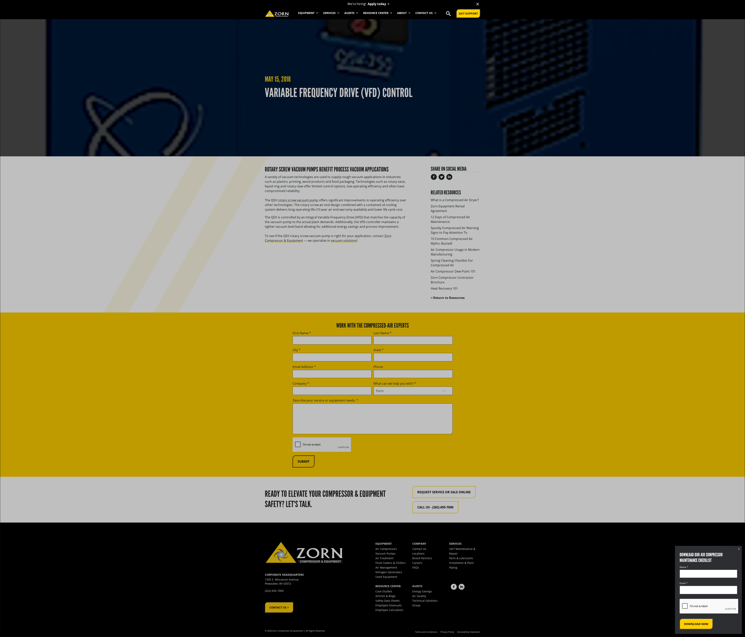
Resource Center (376, 13)
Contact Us (424, 13)
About (402, 13)
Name (684, 567)
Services (329, 13)
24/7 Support (468, 13)
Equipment (306, 13)
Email (684, 583)
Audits (349, 13)
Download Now (696, 624)
